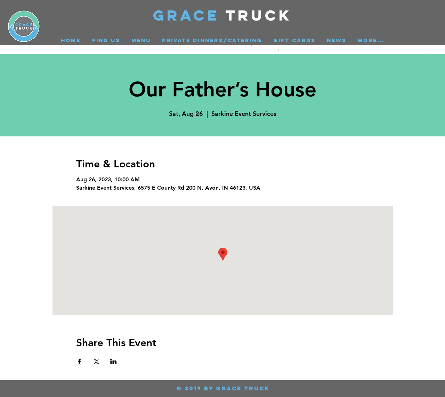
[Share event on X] (96, 361)
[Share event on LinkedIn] (113, 361)
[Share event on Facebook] (79, 361)
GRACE (189, 15)
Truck (259, 15)
